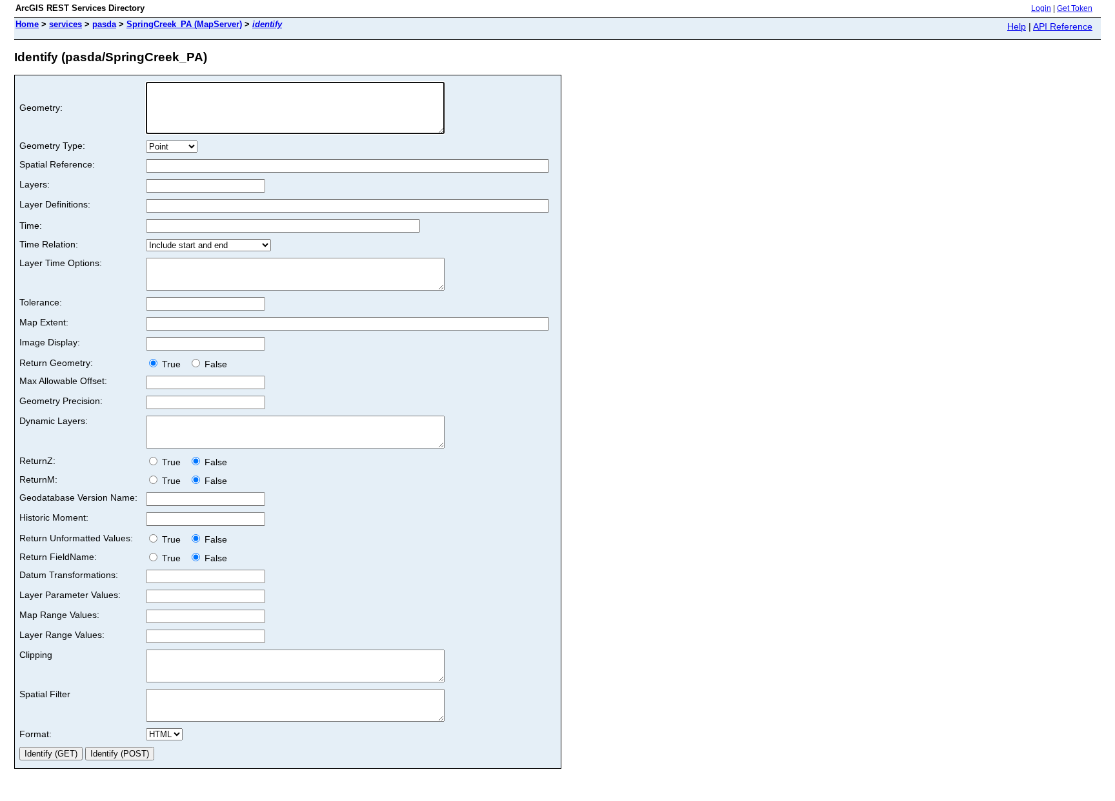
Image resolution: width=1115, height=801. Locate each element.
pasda (104, 24)
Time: (30, 225)
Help (1016, 26)
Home (27, 24)
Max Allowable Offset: (63, 381)
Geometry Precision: (61, 401)
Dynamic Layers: (53, 421)
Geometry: (41, 107)
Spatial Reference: (57, 164)
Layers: (34, 184)
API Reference (1062, 26)
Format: (35, 734)
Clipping (35, 655)
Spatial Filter (44, 694)
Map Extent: (43, 322)
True (172, 364)
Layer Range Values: (62, 635)
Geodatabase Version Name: (78, 497)
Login (1041, 8)
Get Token (1074, 8)
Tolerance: (40, 302)
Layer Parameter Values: (70, 595)
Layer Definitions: (54, 204)
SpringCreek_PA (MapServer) (184, 24)
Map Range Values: (59, 615)
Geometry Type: (52, 145)
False (214, 364)
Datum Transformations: (68, 575)
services (65, 24)
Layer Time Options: (60, 263)
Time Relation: (48, 244)
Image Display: (49, 342)
